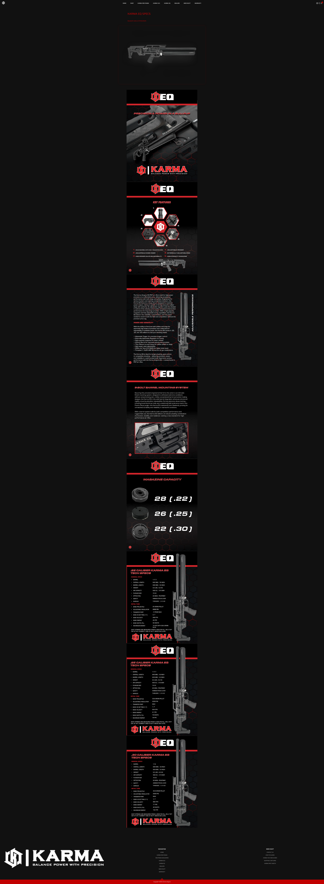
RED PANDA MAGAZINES (162, 858)
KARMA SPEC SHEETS (270, 863)
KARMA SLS (156, 3)
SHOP (132, 3)
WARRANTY (198, 3)
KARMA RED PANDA (143, 3)
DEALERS (177, 3)
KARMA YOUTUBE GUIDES (270, 858)
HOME (124, 3)
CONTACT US (270, 852)
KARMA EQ (167, 3)
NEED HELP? (187, 3)
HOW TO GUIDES (270, 855)
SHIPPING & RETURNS (270, 861)
